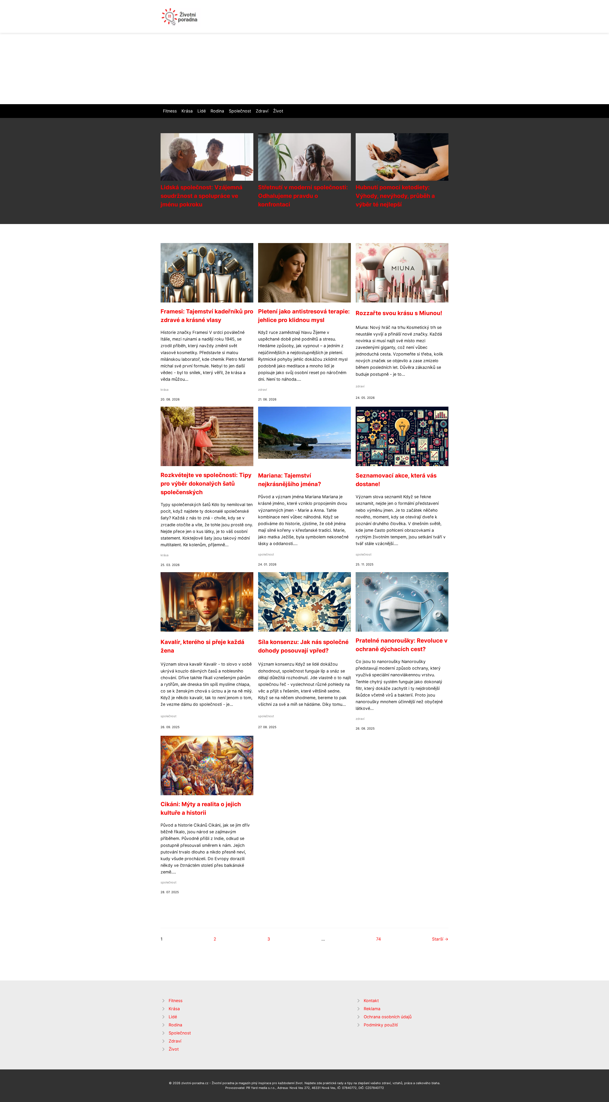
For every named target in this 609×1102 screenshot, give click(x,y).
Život (278, 110)
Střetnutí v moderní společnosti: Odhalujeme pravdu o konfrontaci (303, 196)
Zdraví (262, 110)
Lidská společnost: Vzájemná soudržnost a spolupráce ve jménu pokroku (201, 196)
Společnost (240, 110)
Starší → (440, 938)
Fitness (170, 110)
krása (164, 389)
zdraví (262, 389)
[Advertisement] (304, 68)
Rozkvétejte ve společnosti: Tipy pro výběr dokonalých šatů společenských (206, 484)
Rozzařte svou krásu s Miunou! (399, 313)
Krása (187, 110)
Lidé (201, 110)
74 (378, 938)
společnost (266, 554)
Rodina (217, 110)
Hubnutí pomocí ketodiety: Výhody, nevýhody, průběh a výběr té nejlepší (395, 196)
